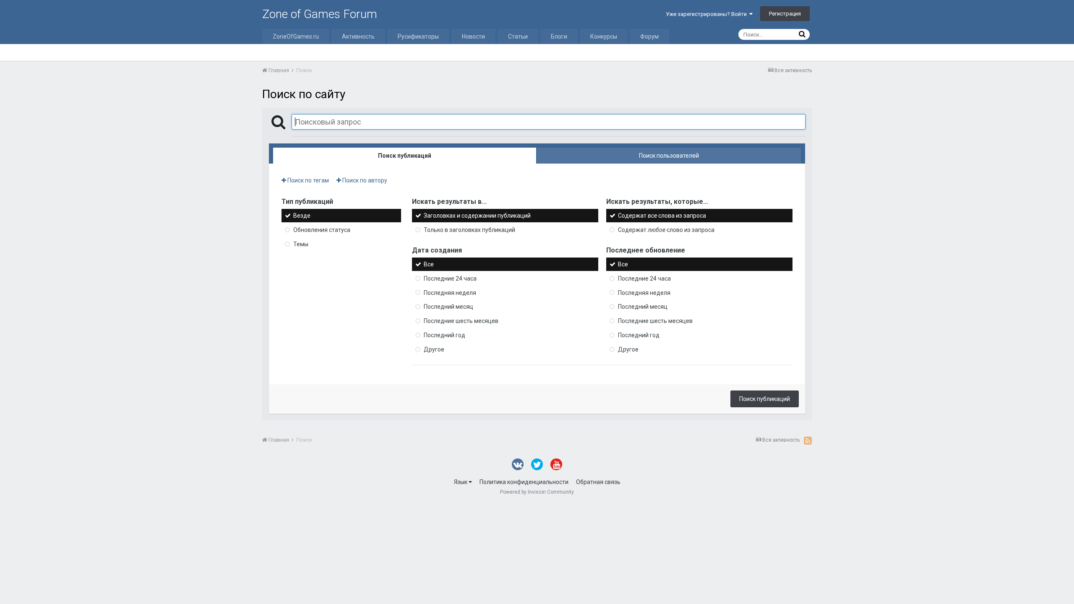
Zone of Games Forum (319, 14)
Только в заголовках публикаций (469, 229)
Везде (301, 215)
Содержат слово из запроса (666, 229)
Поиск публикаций (764, 399)
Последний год (444, 335)
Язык (461, 482)
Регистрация (785, 13)
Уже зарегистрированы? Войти (707, 14)
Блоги (559, 36)
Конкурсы (603, 36)
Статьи (518, 36)
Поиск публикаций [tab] (404, 155)
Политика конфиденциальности (524, 482)
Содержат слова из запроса (662, 215)
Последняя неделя (450, 292)
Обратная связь (598, 482)
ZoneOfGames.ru (296, 36)
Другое (434, 349)
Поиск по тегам (307, 180)
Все (429, 264)
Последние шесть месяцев (461, 321)
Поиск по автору (364, 180)
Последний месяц (448, 306)
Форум (649, 36)
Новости (473, 36)
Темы (300, 244)
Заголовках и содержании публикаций (477, 215)
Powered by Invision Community (537, 492)
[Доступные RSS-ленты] (808, 440)
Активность (358, 36)
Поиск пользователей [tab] (669, 155)
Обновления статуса (321, 229)
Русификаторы (418, 36)
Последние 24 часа (450, 278)
